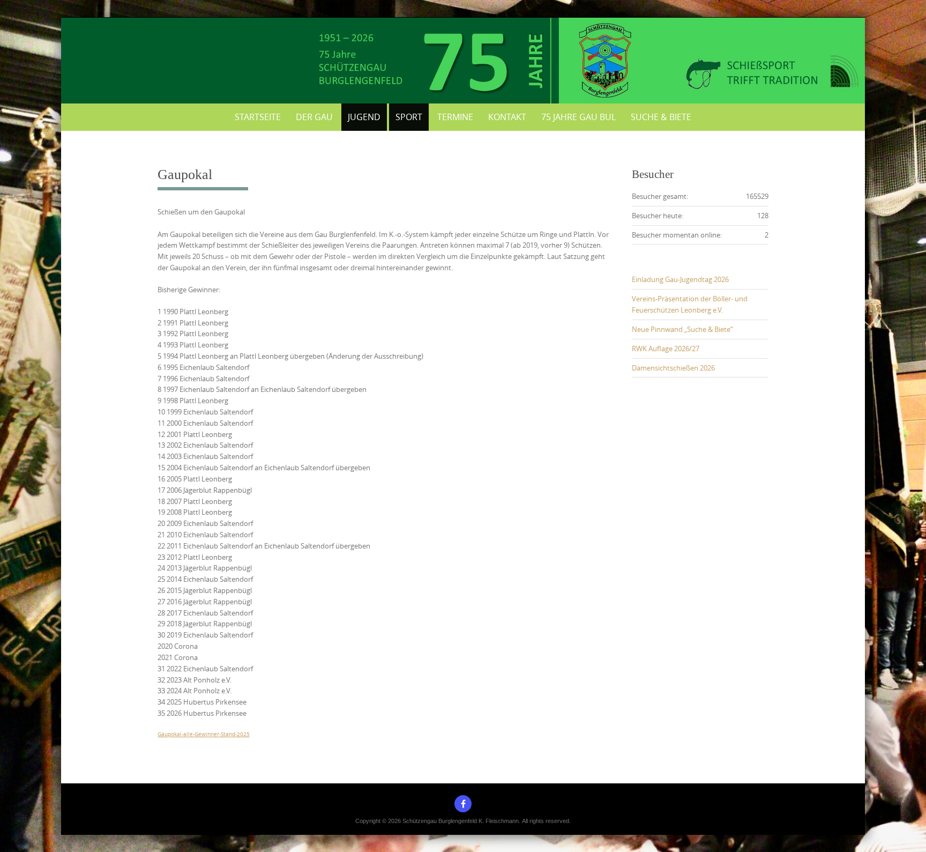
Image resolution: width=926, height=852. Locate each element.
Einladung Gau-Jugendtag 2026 (680, 279)
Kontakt (507, 117)
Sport (408, 117)
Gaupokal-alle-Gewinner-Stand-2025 (204, 734)
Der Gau (314, 117)
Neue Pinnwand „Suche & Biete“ (682, 329)
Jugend (364, 117)
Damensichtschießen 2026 (673, 368)
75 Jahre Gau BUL (578, 117)
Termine (455, 117)
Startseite (258, 117)
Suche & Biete (661, 117)
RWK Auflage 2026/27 (665, 348)
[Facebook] (463, 803)
